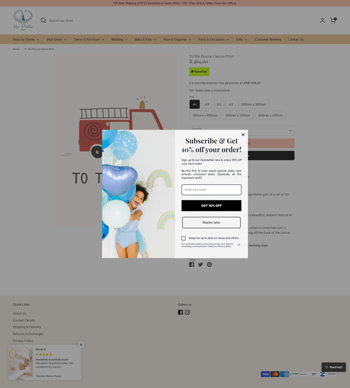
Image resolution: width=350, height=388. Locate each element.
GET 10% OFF (211, 206)
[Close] (243, 135)
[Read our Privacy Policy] (239, 244)
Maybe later (211, 222)
